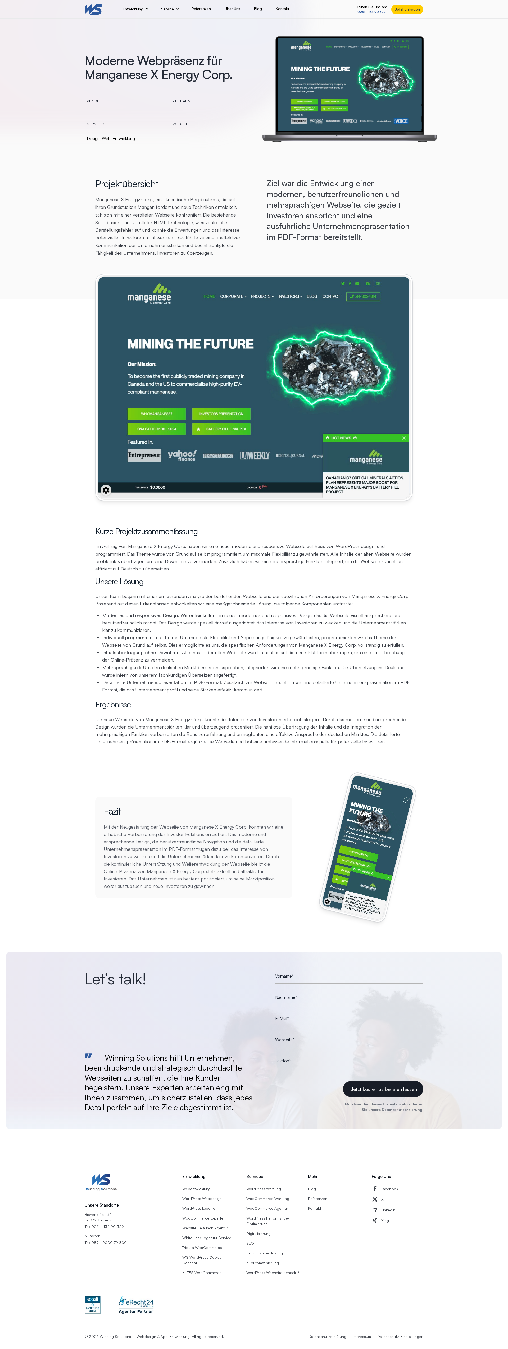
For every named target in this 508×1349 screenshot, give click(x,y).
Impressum (362, 1336)
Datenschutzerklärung (402, 1109)
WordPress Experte (198, 1208)
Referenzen (317, 1198)
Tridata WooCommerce (202, 1247)
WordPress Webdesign (202, 1198)
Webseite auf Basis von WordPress (323, 546)
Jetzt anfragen (407, 9)
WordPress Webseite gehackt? (272, 1272)
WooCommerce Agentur (267, 1208)
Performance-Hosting (264, 1253)
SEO (250, 1243)
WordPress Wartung (263, 1188)
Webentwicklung (196, 1188)
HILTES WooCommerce (201, 1272)
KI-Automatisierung (262, 1263)
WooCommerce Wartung (267, 1198)
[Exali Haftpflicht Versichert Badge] (93, 1305)
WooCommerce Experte (202, 1218)
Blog (312, 1188)
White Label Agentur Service (206, 1237)
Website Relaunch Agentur (205, 1228)
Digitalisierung (258, 1233)
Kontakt (314, 1208)
